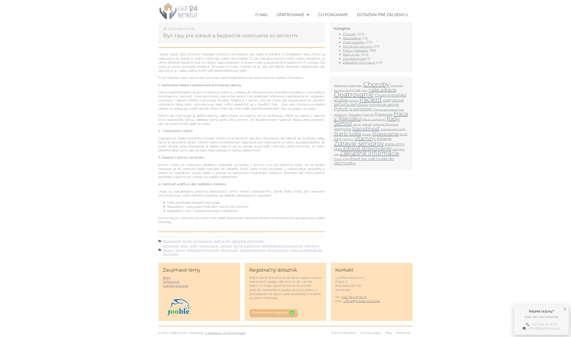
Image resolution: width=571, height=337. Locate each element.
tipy (337, 138)
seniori (357, 124)
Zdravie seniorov (252, 250)
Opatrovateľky (354, 42)
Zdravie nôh (229, 250)
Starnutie (342, 129)
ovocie (353, 100)
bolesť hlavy (355, 85)
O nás (261, 15)
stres (403, 134)
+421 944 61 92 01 (354, 297)
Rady (393, 118)
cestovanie (171, 246)
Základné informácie (248, 241)
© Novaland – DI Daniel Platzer (225, 333)
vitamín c (348, 139)
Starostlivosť (366, 128)
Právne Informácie (343, 333)
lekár (184, 246)
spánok (367, 124)
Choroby (349, 34)
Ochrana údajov (370, 333)
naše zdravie (382, 89)
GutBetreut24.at (175, 286)
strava (366, 134)
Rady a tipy (222, 241)
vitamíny (365, 138)
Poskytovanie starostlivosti (388, 109)
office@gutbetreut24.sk (361, 301)
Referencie (171, 282)
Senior (180, 250)
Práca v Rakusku (355, 50)
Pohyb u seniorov (246, 246)
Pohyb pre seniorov (197, 241)
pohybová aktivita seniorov (282, 246)
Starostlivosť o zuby (393, 129)
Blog (166, 278)
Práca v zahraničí (374, 119)
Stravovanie (385, 133)
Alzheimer (340, 85)
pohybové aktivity (384, 105)
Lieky (194, 246)
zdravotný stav (278, 250)
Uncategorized (354, 59)
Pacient (226, 246)
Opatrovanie (290, 15)
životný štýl (342, 159)
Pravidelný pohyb (360, 114)
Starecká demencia (385, 124)
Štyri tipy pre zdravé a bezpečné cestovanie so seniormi (230, 36)
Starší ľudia (347, 134)
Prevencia (383, 114)
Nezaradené (172, 241)
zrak (336, 154)
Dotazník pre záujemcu (382, 15)
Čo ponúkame (333, 15)
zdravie (384, 138)
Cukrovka (397, 85)
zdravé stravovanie (367, 148)
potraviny (341, 114)
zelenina (398, 149)
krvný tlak (352, 90)
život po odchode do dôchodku (364, 161)
